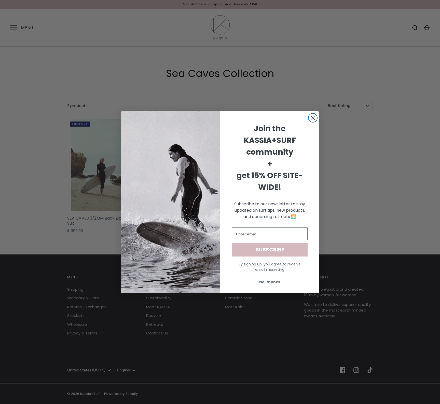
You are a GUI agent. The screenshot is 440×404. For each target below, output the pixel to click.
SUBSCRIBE (270, 249)
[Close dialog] (312, 117)
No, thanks (269, 282)
